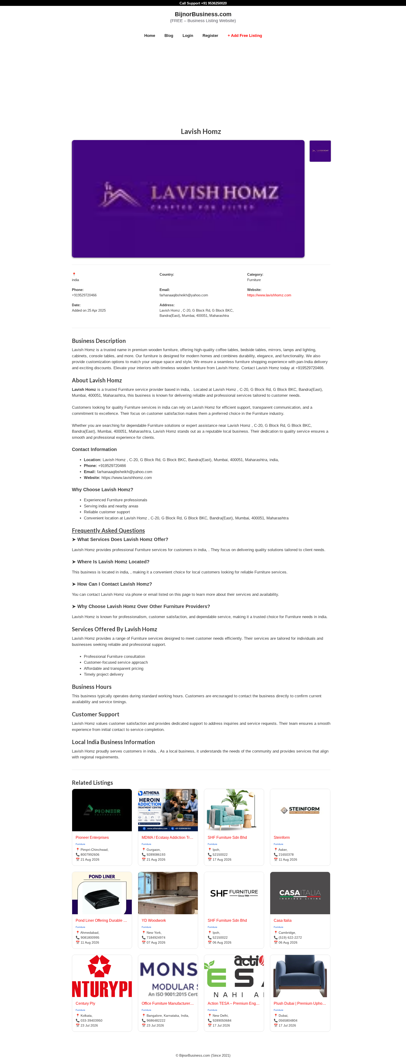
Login (188, 35)
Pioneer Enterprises (92, 837)
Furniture (80, 844)
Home (149, 35)
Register (210, 35)
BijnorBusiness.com (203, 14)
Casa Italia (283, 920)
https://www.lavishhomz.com (269, 295)
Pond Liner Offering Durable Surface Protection (102, 920)
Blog (168, 35)
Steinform (282, 837)
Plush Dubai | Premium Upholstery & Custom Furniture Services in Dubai (300, 1003)
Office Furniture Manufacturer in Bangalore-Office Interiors (168, 1003)
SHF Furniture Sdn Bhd (227, 837)
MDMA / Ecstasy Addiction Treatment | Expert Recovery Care (168, 837)
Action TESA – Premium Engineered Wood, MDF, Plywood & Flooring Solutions (234, 1003)
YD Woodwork (154, 920)
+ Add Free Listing (245, 35)
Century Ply (85, 1003)
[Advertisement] (203, 78)
